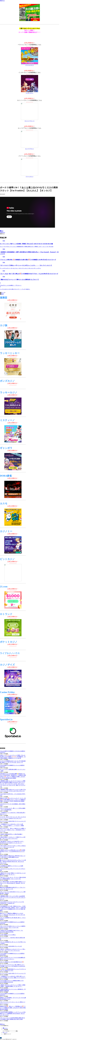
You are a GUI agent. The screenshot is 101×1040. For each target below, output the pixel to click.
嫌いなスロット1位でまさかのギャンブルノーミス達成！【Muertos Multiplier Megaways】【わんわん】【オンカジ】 (13, 862)
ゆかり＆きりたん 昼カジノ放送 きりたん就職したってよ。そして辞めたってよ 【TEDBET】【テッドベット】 (13, 830)
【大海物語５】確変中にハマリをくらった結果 (11, 865)
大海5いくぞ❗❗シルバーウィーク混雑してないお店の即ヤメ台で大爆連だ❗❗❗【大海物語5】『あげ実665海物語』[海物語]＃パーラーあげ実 (13, 757)
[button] (17, 1031)
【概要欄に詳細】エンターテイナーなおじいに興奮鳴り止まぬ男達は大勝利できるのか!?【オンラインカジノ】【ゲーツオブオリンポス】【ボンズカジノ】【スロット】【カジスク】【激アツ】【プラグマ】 (12, 783)
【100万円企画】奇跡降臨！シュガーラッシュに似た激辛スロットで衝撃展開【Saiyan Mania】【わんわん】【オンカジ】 (13, 1013)
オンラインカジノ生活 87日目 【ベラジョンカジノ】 (13, 821)
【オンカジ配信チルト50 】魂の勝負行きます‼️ (12, 961)
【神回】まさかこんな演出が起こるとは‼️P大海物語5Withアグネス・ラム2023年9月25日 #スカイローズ (12, 851)
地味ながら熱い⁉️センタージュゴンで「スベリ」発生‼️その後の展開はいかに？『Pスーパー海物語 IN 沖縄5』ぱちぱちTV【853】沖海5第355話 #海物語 (13, 800)
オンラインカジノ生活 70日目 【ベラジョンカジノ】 (13, 973)
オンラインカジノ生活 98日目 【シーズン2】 (11, 946)
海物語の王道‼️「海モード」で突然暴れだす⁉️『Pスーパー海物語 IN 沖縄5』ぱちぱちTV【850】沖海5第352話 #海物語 (13, 1008)
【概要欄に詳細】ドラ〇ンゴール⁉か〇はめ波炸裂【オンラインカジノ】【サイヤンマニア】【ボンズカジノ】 (12, 898)
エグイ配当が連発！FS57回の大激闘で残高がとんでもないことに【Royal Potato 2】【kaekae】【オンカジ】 (12, 883)
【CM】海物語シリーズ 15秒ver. (8, 934)
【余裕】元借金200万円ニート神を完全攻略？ (11, 834)
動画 (2, 230)
